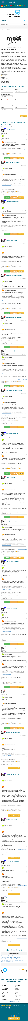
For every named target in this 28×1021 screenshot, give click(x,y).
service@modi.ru (6, 79)
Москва (3, 990)
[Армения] (20, 5)
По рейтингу (14, 126)
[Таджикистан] (13, 5)
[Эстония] (4, 6)
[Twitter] (13, 1016)
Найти (25, 24)
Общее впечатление (5, 94)
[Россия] (2, 5)
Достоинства (4, 99)
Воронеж (4, 985)
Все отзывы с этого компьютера (22, 379)
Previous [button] (1, 971)
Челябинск (17, 999)
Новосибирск (5, 992)
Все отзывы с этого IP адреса (22, 149)
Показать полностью (6, 185)
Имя (2, 89)
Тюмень (4, 997)
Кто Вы (16, 89)
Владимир (17, 984)
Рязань (16, 993)
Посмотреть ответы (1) (14, 767)
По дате (9, 126)
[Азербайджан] (22, 5)
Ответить (21, 158)
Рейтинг (15, 26)
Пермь (16, 992)
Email (16, 107)
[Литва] (2, 6)
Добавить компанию (14, 1018)
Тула (16, 996)
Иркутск (3, 986)
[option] (14, 971)
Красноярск (17, 989)
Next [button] (26, 971)
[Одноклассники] (14, 1016)
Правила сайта (21, 26)
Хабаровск (4, 999)
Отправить (23, 116)
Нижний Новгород (19, 990)
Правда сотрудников (6, 1005)
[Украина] (7, 5)
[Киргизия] (11, 5)
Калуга (16, 988)
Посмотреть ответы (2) (14, 815)
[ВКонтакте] (11, 1016)
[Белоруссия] (4, 5)
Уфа (16, 997)
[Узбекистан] (15, 5)
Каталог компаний (8, 26)
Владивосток (5, 984)
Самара (3, 995)
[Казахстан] (9, 5)
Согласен (7, 158)
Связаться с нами (14, 1011)
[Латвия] (24, 5)
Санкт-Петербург (18, 995)
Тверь (3, 996)
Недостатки (17, 99)
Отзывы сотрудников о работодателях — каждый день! (17, 1)
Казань (16, 986)
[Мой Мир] (16, 1016)
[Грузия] (18, 5)
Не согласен (14, 158)
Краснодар (4, 989)
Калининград (5, 988)
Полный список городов (14, 1001)
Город (2, 107)
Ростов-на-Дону (5, 993)
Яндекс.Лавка (14, 971)
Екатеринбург (18, 985)
